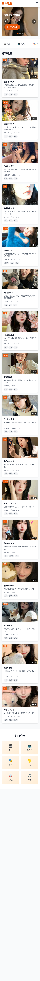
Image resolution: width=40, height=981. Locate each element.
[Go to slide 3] (22, 33)
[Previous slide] (6, 21)
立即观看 (13, 27)
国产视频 (7, 3)
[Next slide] (34, 21)
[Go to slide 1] (17, 33)
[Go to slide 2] (20, 33)
